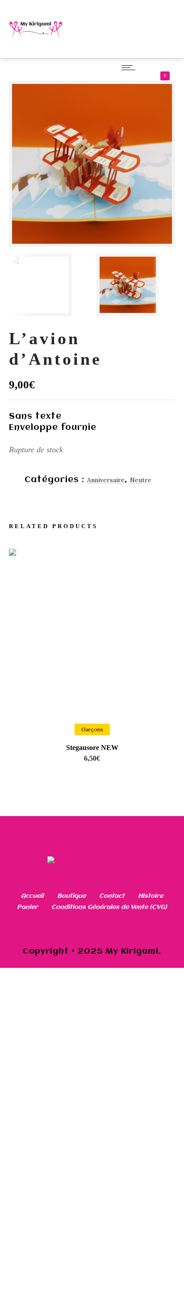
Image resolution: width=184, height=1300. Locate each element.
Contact (112, 896)
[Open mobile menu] (130, 67)
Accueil (32, 896)
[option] (48, 285)
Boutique (71, 896)
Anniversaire (106, 480)
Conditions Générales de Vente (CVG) (109, 907)
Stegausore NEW (92, 747)
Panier (27, 907)
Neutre (140, 480)
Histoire (150, 896)
